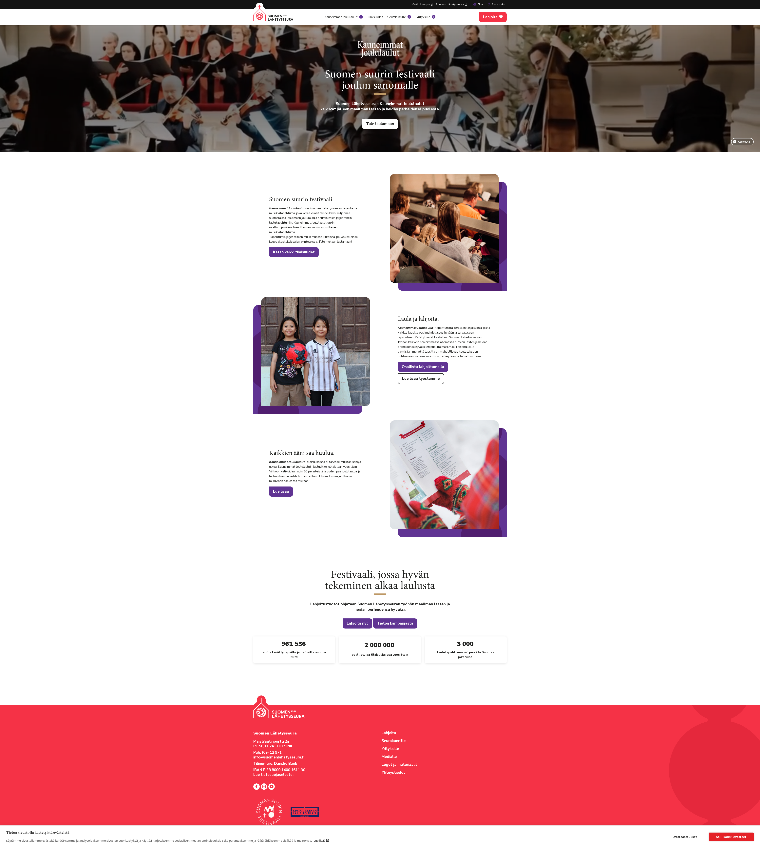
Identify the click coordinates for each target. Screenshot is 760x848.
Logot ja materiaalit (399, 764)
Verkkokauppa (421, 4)
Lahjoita (490, 17)
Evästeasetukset (685, 837)
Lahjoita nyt (357, 623)
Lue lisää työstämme (421, 378)
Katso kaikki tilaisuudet (294, 252)
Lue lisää (319, 840)
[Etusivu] (278, 16)
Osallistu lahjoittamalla (423, 366)
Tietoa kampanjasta (395, 623)
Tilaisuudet (375, 17)
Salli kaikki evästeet (731, 837)
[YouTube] (271, 786)
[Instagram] (264, 786)
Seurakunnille (396, 17)
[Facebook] (256, 786)
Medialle (389, 756)
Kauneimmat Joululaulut (341, 17)
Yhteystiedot (393, 772)
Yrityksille (423, 17)
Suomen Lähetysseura (450, 4)
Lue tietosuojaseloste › (273, 774)
